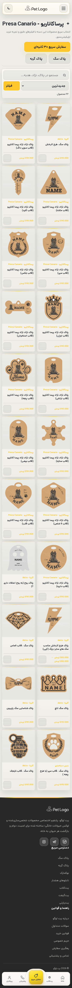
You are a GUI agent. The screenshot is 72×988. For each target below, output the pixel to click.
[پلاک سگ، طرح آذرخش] (53, 119)
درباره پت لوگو (61, 918)
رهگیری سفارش (60, 948)
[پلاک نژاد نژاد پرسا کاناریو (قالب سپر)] (53, 244)
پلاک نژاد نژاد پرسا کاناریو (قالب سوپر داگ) (20, 146)
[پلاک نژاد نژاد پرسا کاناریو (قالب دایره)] (53, 557)
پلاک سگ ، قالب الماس (21, 645)
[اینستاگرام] (44, 842)
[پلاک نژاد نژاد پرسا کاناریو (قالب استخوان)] (18, 307)
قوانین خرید (62, 933)
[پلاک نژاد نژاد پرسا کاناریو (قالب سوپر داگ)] (18, 119)
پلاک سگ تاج (62, 708)
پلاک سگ (59, 59)
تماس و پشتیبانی (59, 956)
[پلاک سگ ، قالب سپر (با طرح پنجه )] (53, 746)
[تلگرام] (54, 842)
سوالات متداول (60, 926)
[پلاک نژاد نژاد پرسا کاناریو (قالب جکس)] (18, 244)
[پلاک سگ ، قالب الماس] (18, 620)
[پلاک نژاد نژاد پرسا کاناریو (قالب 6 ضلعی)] (53, 495)
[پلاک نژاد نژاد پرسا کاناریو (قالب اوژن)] (53, 307)
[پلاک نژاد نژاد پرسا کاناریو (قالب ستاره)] (53, 432)
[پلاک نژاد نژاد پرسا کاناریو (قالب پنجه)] (18, 370)
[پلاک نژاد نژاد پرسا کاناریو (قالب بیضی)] (18, 432)
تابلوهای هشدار (60, 880)
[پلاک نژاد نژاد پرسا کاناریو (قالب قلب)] (18, 495)
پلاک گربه (36, 59)
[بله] (64, 842)
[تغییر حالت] (8, 8)
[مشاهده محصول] (42, 158)
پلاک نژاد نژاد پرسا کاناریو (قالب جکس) (20, 271)
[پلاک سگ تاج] (53, 683)
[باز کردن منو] (64, 8)
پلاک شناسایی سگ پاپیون (20, 708)
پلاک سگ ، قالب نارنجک (21, 771)
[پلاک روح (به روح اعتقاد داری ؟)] (18, 557)
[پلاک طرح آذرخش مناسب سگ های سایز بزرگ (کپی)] (53, 620)
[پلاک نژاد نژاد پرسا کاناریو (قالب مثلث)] (53, 182)
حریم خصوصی (61, 941)
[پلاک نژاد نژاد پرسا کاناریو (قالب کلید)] (18, 182)
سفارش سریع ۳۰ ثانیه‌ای (50, 47)
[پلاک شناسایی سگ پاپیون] (18, 683)
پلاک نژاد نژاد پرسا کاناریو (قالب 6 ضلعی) (55, 522)
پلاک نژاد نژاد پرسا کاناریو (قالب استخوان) (20, 334)
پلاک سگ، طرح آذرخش (57, 144)
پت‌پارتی (64, 903)
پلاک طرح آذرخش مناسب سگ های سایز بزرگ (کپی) (56, 647)
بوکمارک (64, 873)
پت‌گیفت (64, 895)
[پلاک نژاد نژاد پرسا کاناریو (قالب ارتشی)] (53, 370)
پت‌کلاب (64, 888)
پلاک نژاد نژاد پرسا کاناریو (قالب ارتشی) (55, 396)
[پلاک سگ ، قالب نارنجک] (18, 746)
